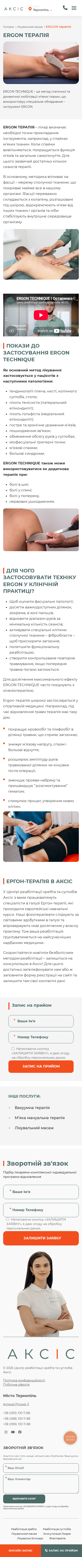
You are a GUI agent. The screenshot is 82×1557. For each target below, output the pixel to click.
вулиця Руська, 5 (16, 1404)
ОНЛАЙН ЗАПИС (21, 1550)
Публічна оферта (16, 1384)
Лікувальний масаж (30, 26)
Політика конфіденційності (24, 1380)
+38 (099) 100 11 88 (16, 1424)
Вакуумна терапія (32, 1107)
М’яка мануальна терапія (40, 1118)
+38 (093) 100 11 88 (16, 1413)
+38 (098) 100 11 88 (16, 1419)
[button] (74, 8)
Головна (8, 26)
